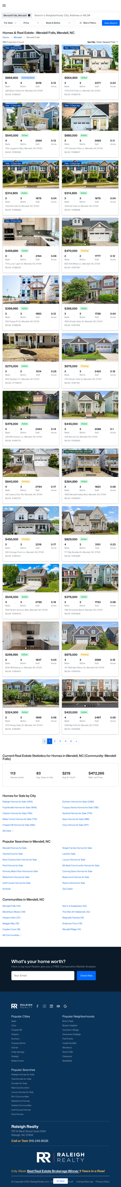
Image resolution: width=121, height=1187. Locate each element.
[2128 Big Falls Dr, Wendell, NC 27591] (90, 693)
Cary (13, 1025)
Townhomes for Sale (13, 853)
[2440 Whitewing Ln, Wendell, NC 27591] (31, 635)
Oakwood (67, 1056)
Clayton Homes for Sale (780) (17, 813)
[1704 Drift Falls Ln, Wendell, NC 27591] (90, 58)
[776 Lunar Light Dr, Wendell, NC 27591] (31, 231)
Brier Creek (67, 1021)
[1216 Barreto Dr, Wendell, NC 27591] (90, 404)
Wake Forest (17, 1060)
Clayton (15, 1034)
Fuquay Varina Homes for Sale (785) (80, 807)
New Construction (20, 1087)
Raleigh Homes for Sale (22, 1074)
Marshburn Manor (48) (14, 911)
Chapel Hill (16, 1030)
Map (62, 1181)
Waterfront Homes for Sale (16, 877)
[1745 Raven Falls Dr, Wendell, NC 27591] (90, 347)
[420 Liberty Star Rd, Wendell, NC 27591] (31, 462)
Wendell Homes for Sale (15, 848)
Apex (13, 1021)
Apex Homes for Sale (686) (75, 819)
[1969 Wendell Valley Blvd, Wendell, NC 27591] (90, 462)
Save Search (110, 23)
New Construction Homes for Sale (20, 859)
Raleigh (15, 1056)
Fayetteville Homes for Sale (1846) (20, 807)
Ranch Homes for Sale (73, 883)
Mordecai (67, 1047)
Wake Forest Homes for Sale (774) (20, 819)
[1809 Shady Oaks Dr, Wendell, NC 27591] (90, 289)
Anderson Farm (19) (72, 923)
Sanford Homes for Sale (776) (77, 813)
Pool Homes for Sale (13, 865)
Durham (15, 1038)
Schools (7, 888)
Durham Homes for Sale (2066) (78, 801)
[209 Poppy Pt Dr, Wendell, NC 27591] (31, 289)
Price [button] (26, 22)
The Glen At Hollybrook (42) (76, 911)
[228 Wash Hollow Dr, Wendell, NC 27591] (31, 58)
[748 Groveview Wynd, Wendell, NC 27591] (90, 577)
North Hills (67, 1052)
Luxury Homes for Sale (73, 859)
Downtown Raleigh (71, 1034)
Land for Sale (68, 853)
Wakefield (67, 1060)
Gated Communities (21, 1105)
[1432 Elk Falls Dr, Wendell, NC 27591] (31, 174)
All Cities (7, 830)
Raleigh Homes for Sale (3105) (18, 801)
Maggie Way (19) (11, 923)
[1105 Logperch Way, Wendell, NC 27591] (31, 116)
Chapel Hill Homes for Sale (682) (19, 825)
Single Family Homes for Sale (77, 848)
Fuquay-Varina (18, 1043)
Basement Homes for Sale (75, 877)
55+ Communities (20, 1096)
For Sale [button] (8, 22)
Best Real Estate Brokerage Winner (53, 1171)
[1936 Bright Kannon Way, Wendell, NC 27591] (31, 577)
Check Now (86, 975)
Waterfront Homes (20, 1101)
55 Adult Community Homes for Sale (80, 865)
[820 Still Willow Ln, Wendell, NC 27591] (90, 231)
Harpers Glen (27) (11, 917)
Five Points (67, 1038)
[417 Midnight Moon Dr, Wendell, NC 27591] (90, 635)
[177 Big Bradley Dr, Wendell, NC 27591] (90, 520)
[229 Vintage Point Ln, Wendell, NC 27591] (31, 520)
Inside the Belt (69, 1043)
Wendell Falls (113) (12, 906)
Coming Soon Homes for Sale (77, 871)
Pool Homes (17, 1114)
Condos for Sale (19, 1083)
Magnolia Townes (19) (73, 917)
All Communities (11, 935)
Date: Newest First (106, 42)
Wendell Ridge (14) (71, 929)
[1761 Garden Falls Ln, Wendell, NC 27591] (90, 116)
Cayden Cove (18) (11, 929)
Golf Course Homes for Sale (17, 883)
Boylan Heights (69, 1025)
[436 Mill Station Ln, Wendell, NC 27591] (31, 404)
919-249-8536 (38, 1141)
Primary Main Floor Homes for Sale (20, 871)
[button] (4, 5)
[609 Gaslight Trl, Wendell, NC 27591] (31, 347)
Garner (14, 1047)
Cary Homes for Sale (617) (75, 825)
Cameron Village (70, 1030)
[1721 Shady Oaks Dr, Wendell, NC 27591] (31, 693)
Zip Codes (67, 888)
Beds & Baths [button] (53, 22)
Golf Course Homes (21, 1110)
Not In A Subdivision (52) (74, 906)
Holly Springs (17, 1052)
